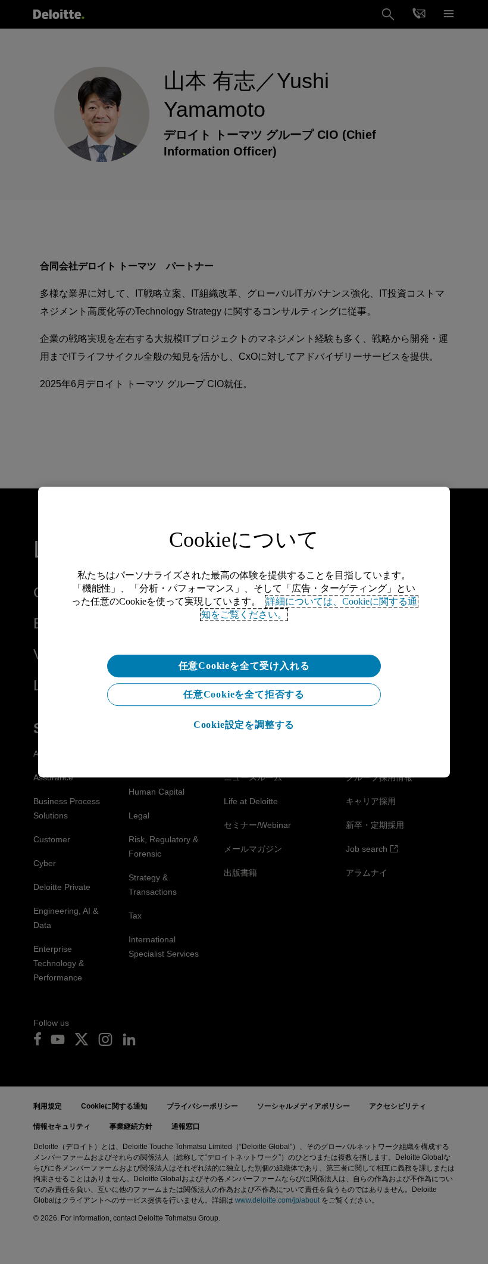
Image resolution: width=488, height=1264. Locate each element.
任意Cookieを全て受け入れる (244, 666)
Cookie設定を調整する (244, 725)
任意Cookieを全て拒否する (244, 694)
